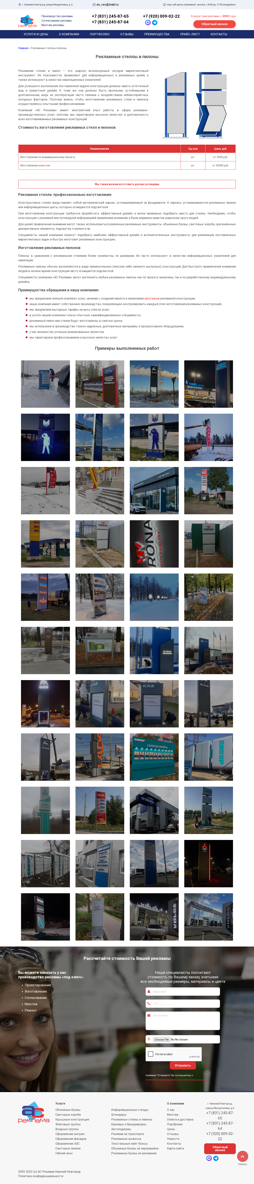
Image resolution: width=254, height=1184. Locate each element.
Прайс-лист (190, 34)
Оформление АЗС (67, 1143)
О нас (171, 1110)
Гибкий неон (64, 1153)
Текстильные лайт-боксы (129, 1143)
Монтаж (173, 1114)
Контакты (219, 34)
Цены (171, 1129)
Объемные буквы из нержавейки (134, 1148)
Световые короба (68, 1114)
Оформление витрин (69, 1134)
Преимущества (156, 34)
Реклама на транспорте (127, 1134)
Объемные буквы (68, 1110)
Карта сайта (175, 1148)
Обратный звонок (215, 24)
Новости (173, 1139)
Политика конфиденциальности (40, 1176)
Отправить (183, 1065)
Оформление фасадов (70, 1139)
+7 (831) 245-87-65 (110, 16)
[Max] (148, 22)
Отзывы (127, 34)
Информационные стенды (130, 1110)
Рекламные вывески (126, 1139)
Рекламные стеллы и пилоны (131, 1119)
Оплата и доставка (180, 1119)
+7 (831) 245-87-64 (110, 22)
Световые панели (68, 1148)
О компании (69, 34)
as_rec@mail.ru (107, 4)
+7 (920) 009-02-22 (161, 16)
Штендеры (118, 1114)
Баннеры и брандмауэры (128, 1124)
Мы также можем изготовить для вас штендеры (127, 184)
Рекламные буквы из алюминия (133, 1153)
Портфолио (100, 34)
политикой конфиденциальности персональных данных (177, 1079)
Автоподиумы (121, 1129)
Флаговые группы (68, 1124)
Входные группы (67, 1129)
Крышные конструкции (72, 1119)
